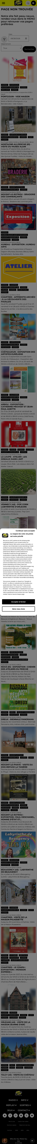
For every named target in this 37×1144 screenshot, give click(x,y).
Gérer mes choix (18, 609)
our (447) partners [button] (13, 540)
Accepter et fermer (18, 602)
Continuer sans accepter (25, 530)
